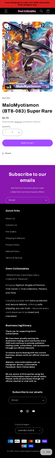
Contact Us (11, 225)
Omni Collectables (22, 451)
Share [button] (8, 153)
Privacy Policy (12, 245)
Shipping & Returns (15, 238)
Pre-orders (11, 232)
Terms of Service (14, 258)
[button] (6, 11)
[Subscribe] (46, 200)
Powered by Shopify (39, 451)
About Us (10, 219)
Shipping (18, 122)
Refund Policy (12, 251)
